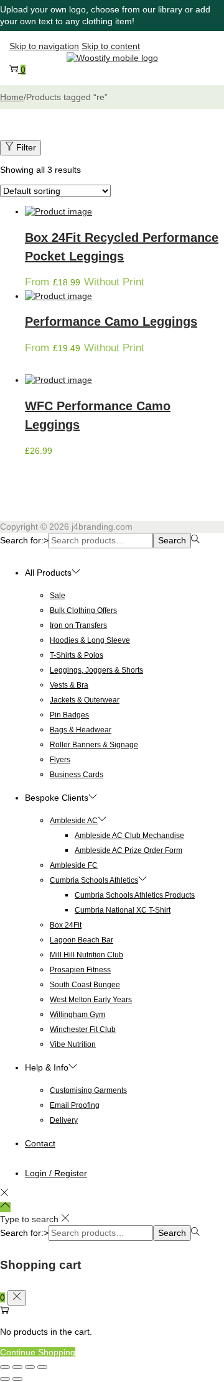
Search (172, 540)
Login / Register (56, 1173)
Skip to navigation (44, 46)
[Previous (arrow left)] (5, 1379)
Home (12, 97)
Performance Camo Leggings (111, 321)
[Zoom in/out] (5, 1367)
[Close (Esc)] (42, 1367)
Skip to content (111, 46)
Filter (26, 147)
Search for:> (24, 540)
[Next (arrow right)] (17, 1379)
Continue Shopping (37, 1352)
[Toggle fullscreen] (17, 1367)
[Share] (30, 1367)
